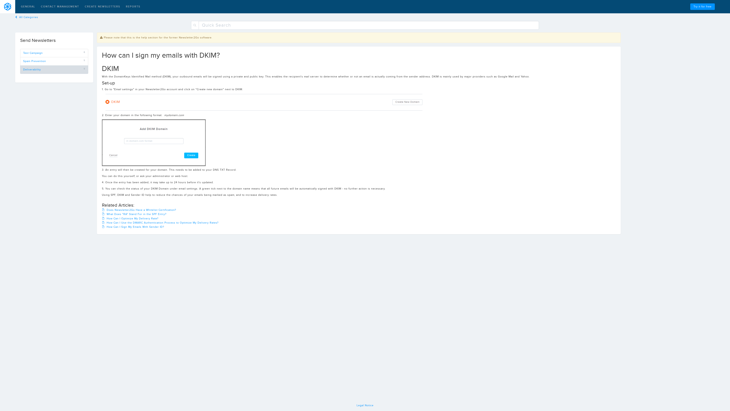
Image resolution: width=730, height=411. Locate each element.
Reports (133, 6)
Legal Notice (365, 405)
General (28, 6)
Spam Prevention (34, 61)
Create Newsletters (102, 6)
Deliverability (32, 69)
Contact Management (60, 6)
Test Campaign (33, 53)
